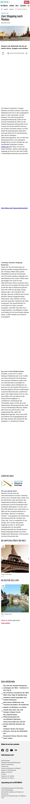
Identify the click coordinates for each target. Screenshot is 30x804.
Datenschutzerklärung (7, 764)
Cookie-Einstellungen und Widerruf (11, 768)
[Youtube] (11, 750)
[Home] (1, 9)
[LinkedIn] (16, 750)
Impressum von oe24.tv (7, 778)
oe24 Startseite (5, 761)
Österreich (4, 6)
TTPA (2, 798)
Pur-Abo (3, 774)
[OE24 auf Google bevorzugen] (26, 53)
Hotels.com (5, 147)
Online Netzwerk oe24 (7, 755)
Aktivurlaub (24, 6)
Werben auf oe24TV (6, 772)
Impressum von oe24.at (7, 776)
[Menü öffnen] (28, 6)
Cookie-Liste (4, 766)
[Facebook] (2, 750)
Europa (11, 6)
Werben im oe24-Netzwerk (8, 770)
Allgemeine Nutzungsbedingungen (10, 763)
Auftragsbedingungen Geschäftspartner (12, 788)
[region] (15, 561)
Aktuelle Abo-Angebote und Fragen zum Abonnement (12, 793)
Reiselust (11, 9)
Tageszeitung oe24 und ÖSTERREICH (11, 782)
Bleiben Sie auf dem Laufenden (10, 744)
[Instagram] (7, 750)
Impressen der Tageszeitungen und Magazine (13, 796)
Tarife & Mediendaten (7, 790)
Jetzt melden (5, 623)
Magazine (6, 9)
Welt (17, 6)
